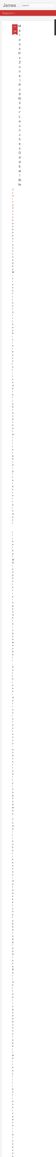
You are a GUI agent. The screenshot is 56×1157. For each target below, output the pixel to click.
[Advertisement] (29, 73)
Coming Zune (13, 203)
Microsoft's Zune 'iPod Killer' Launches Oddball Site (19, 105)
